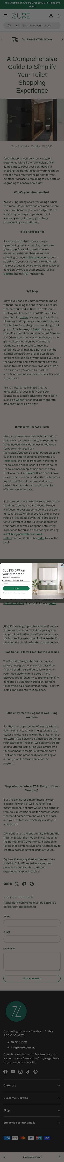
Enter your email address (12, 580)
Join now (16, 588)
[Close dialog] (61, 565)
